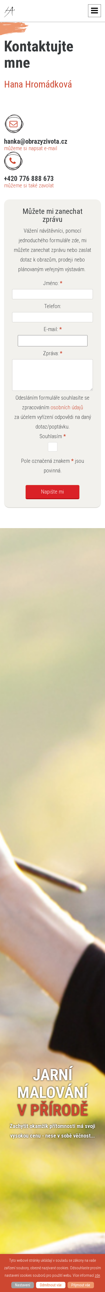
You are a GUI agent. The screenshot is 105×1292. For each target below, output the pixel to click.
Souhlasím (53, 436)
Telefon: (52, 306)
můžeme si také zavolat (29, 185)
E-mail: (53, 329)
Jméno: (52, 283)
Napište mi (52, 491)
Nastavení (22, 1285)
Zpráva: (52, 353)
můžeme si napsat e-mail (30, 148)
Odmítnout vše (51, 1285)
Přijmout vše (80, 1285)
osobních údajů (67, 407)
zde (97, 1276)
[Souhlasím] (52, 447)
